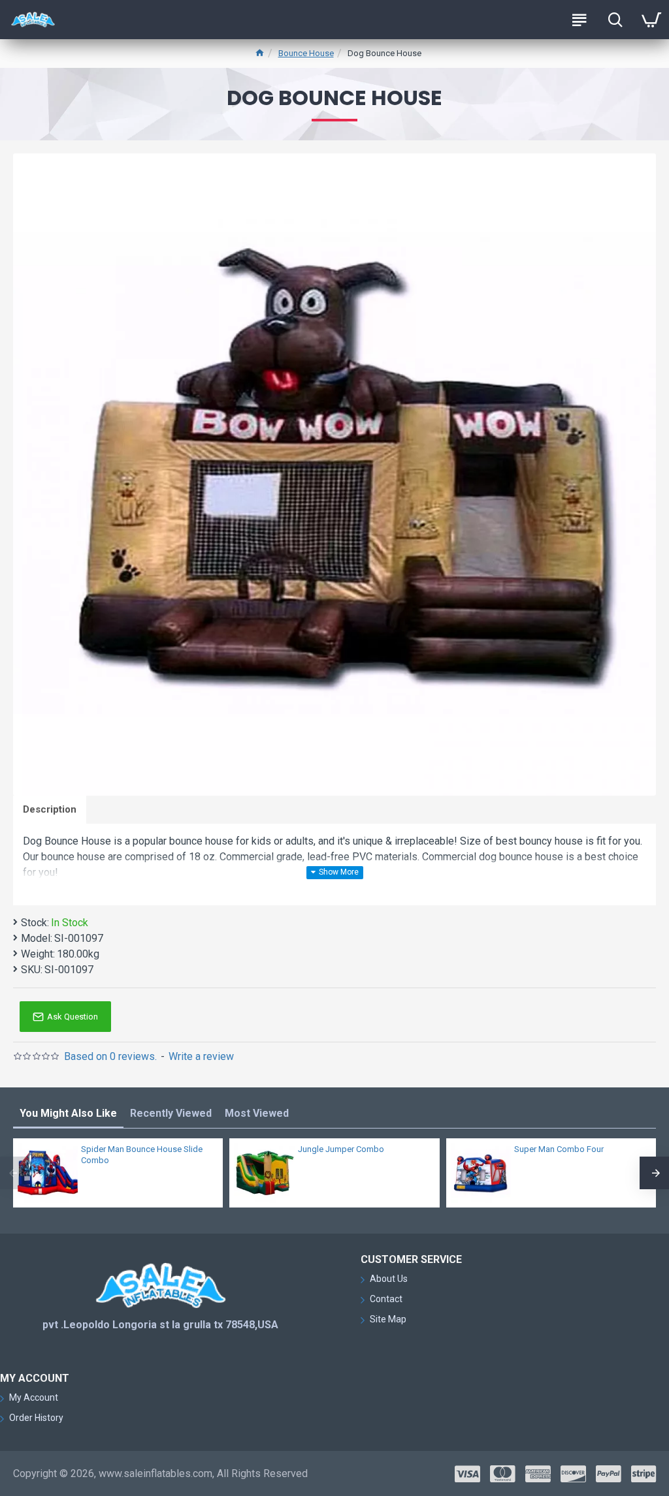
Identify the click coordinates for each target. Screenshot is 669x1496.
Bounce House (306, 53)
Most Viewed (257, 1113)
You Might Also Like (68, 1113)
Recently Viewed (171, 1113)
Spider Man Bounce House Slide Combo (142, 1154)
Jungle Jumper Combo (341, 1149)
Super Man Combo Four (559, 1149)
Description (49, 809)
